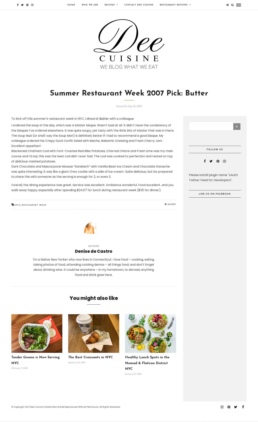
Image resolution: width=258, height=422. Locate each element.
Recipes (110, 5)
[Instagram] (32, 5)
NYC (18, 204)
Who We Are (90, 5)
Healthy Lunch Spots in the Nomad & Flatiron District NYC (147, 363)
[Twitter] (211, 161)
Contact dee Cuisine (138, 5)
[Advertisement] (217, 337)
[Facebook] (205, 161)
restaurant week (34, 204)
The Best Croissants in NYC (90, 357)
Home (71, 5)
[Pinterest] (27, 5)
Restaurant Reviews (174, 5)
